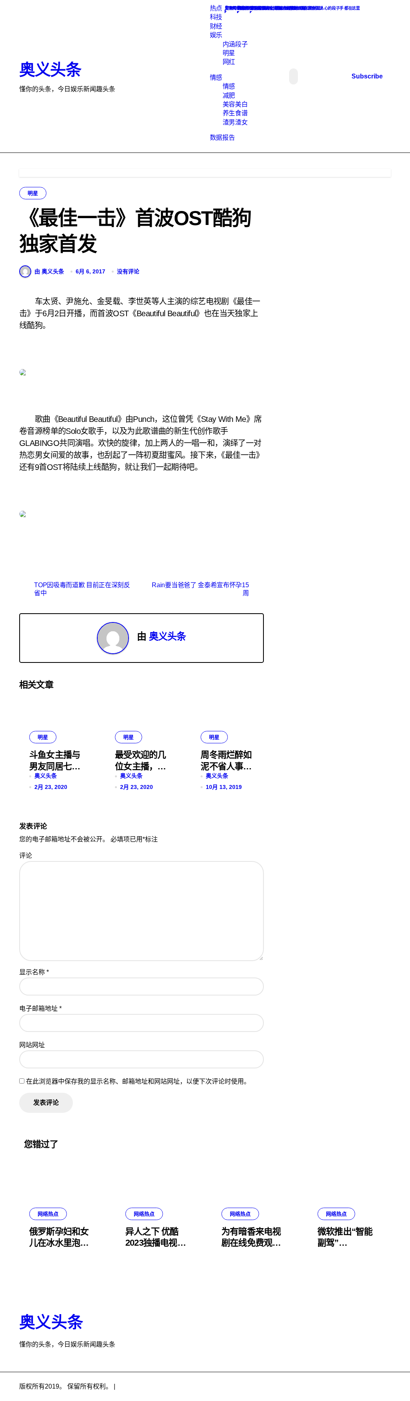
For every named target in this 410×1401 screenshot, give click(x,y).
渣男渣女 (235, 122)
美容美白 (235, 104)
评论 (25, 855)
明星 (229, 53)
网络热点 (48, 1214)
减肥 (229, 95)
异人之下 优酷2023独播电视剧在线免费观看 (155, 1242)
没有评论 (128, 271)
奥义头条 (50, 69)
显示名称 (34, 972)
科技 (216, 17)
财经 (216, 26)
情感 (216, 77)
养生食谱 (235, 113)
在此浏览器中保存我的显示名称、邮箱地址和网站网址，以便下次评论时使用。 (138, 1081)
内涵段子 (235, 44)
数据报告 (222, 137)
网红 (229, 61)
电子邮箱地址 (40, 1008)
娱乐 (216, 35)
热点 (216, 8)
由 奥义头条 (49, 271)
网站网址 (32, 1045)
